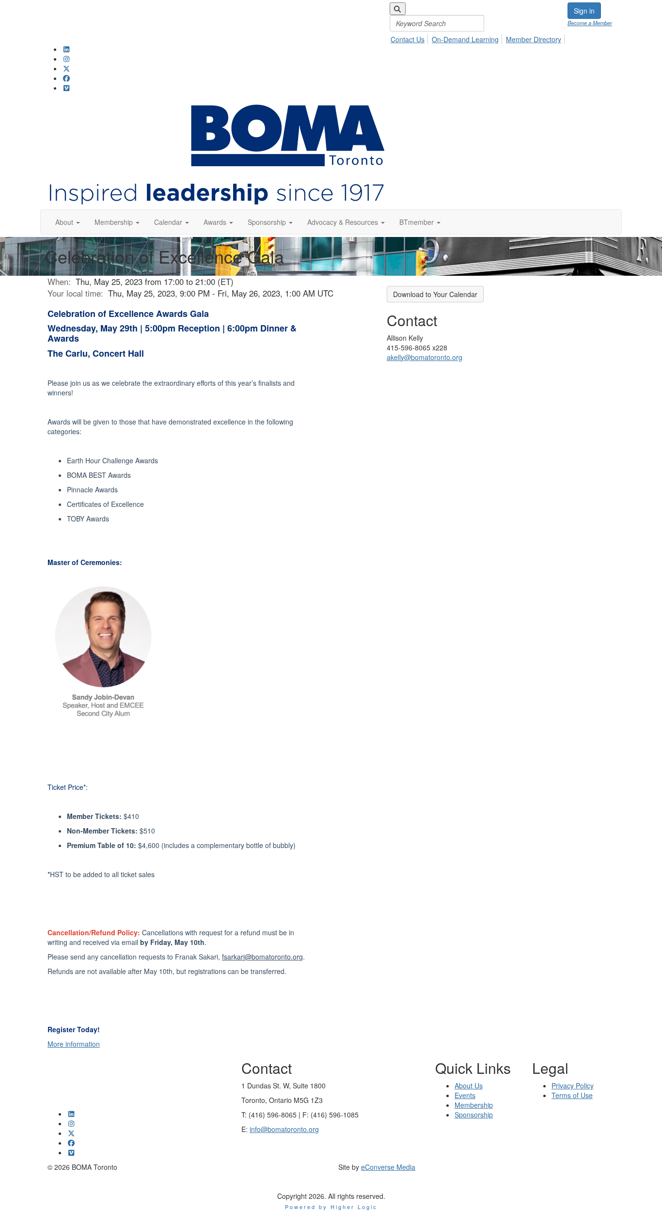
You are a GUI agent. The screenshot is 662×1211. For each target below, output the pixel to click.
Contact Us (408, 39)
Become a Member (589, 23)
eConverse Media (388, 1167)
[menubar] (478, 23)
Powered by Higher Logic (331, 1207)
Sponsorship (474, 1114)
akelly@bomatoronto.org (424, 357)
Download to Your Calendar (435, 294)
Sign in (584, 11)
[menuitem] (410, 37)
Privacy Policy (573, 1085)
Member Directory (533, 39)
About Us (469, 1085)
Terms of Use (572, 1095)
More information (73, 1044)
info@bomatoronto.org (284, 1129)
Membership (474, 1105)
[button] (67, 222)
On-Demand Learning (465, 39)
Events (465, 1095)
